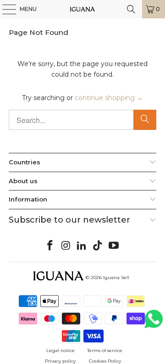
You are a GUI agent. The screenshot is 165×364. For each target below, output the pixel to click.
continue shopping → (109, 98)
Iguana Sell (116, 277)
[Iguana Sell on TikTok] (98, 246)
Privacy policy (60, 361)
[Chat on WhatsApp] (153, 323)
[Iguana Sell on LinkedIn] (82, 246)
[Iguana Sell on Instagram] (66, 246)
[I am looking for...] (131, 9)
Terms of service (104, 350)
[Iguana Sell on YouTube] (114, 246)
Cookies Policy (105, 361)
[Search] (144, 120)
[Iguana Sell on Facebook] (50, 246)
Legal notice (60, 350)
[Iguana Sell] (82, 9)
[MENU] (4, 9)
